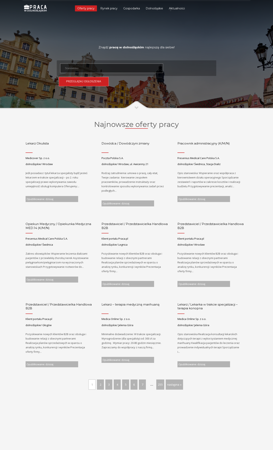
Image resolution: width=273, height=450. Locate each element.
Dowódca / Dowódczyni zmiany (125, 143)
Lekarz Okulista (37, 143)
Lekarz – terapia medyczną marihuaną (130, 304)
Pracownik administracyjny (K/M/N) (203, 143)
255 (160, 384)
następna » (174, 384)
